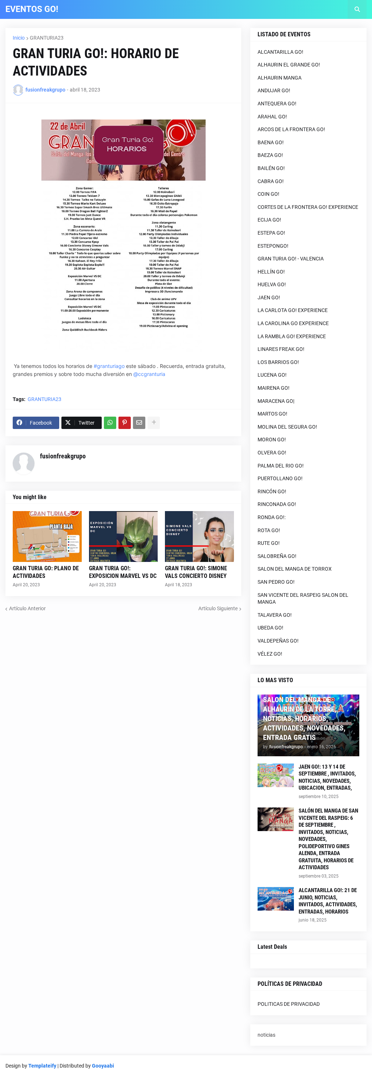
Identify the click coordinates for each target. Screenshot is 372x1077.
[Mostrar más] (153, 423)
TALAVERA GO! (275, 615)
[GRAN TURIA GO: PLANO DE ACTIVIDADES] (47, 536)
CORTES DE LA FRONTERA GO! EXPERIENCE (308, 207)
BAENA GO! (271, 142)
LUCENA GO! (272, 375)
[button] (357, 9)
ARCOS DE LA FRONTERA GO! (291, 129)
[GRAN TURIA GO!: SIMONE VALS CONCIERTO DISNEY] (199, 536)
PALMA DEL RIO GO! (281, 466)
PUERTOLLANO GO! (280, 478)
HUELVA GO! (272, 284)
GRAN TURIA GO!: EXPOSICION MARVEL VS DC (123, 572)
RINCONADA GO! (277, 504)
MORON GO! (272, 439)
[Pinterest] (124, 423)
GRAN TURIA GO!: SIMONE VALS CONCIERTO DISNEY (196, 572)
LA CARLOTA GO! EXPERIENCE (293, 310)
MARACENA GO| (276, 401)
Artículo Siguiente (218, 608)
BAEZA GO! (270, 155)
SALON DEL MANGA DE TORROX (295, 569)
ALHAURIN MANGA (280, 78)
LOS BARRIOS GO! (278, 362)
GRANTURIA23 (47, 37)
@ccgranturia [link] (149, 374)
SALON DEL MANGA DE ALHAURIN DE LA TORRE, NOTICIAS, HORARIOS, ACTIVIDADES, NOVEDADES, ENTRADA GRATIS (304, 718)
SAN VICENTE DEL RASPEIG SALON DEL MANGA (303, 598)
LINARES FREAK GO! (281, 349)
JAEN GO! (269, 297)
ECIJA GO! (269, 220)
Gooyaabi (103, 1066)
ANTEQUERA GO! (277, 103)
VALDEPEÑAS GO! (278, 641)
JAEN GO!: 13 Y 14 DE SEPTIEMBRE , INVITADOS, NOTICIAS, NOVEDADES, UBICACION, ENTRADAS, (327, 777)
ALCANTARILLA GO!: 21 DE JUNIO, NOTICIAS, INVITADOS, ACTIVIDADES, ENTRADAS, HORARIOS (328, 901)
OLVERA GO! (272, 453)
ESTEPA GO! (271, 233)
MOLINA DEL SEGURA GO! (287, 427)
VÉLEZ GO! (270, 654)
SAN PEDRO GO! (276, 582)
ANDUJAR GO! (274, 90)
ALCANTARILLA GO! (280, 52)
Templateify (42, 1066)
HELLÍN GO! (271, 272)
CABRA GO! (271, 181)
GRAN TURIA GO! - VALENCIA (291, 259)
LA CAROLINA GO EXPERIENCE (293, 323)
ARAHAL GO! (272, 117)
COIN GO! (268, 194)
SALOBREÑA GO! (277, 556)
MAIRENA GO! (274, 388)
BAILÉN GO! (271, 168)
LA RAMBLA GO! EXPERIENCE (292, 336)
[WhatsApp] (110, 423)
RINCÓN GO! (272, 491)
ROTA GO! (269, 530)
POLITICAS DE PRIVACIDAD (289, 1004)
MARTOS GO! (272, 414)
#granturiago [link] (109, 366)
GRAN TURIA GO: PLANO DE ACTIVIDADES (46, 572)
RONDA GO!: (272, 517)
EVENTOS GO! (31, 9)
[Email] (139, 423)
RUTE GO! (269, 543)
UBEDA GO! (270, 628)
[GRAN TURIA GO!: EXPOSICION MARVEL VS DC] (123, 536)
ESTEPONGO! (273, 246)
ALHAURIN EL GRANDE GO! (289, 65)
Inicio (19, 37)
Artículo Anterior (27, 608)
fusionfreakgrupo (63, 456)
